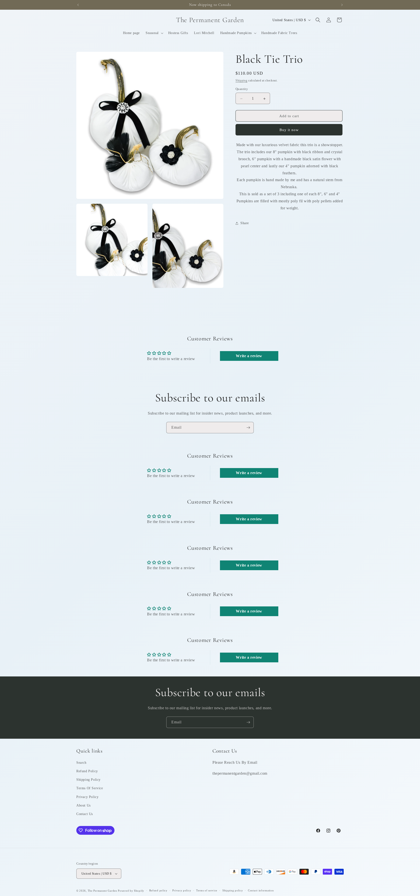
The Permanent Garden (102, 890)
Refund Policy (87, 771)
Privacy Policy (87, 797)
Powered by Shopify (131, 890)
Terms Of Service (89, 788)
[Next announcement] (342, 4)
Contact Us (84, 814)
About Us (83, 805)
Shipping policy (232, 890)
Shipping (241, 80)
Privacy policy (181, 890)
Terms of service (206, 890)
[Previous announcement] (78, 4)
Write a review (249, 356)
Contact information (261, 890)
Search (81, 762)
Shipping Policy (88, 779)
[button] (154, 33)
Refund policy (158, 890)
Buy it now (289, 130)
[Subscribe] (248, 427)
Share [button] (244, 223)
